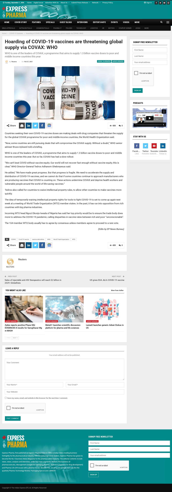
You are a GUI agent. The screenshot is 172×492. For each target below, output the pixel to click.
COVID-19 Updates (104, 61)
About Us (64, 3)
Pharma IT (57, 28)
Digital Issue (38, 3)
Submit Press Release (79, 3)
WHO (48, 239)
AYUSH (138, 28)
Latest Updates (117, 61)
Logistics (94, 28)
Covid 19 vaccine (24, 239)
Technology (81, 28)
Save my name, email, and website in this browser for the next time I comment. (37, 398)
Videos (126, 22)
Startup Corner (125, 28)
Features (36, 22)
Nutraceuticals (25, 28)
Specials (50, 22)
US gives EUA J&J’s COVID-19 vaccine (107, 280)
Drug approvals (8, 28)
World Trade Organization (61, 239)
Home (29, 3)
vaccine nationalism (38, 239)
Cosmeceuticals (42, 28)
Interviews (82, 22)
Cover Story (21, 22)
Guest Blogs (66, 22)
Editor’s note (99, 22)
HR (103, 28)
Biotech (111, 28)
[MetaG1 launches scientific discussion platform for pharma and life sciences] (64, 309)
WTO (73, 239)
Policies (69, 28)
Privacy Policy (107, 3)
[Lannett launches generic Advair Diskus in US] (105, 309)
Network (95, 3)
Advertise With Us (52, 3)
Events (114, 22)
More (137, 22)
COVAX (13, 239)
